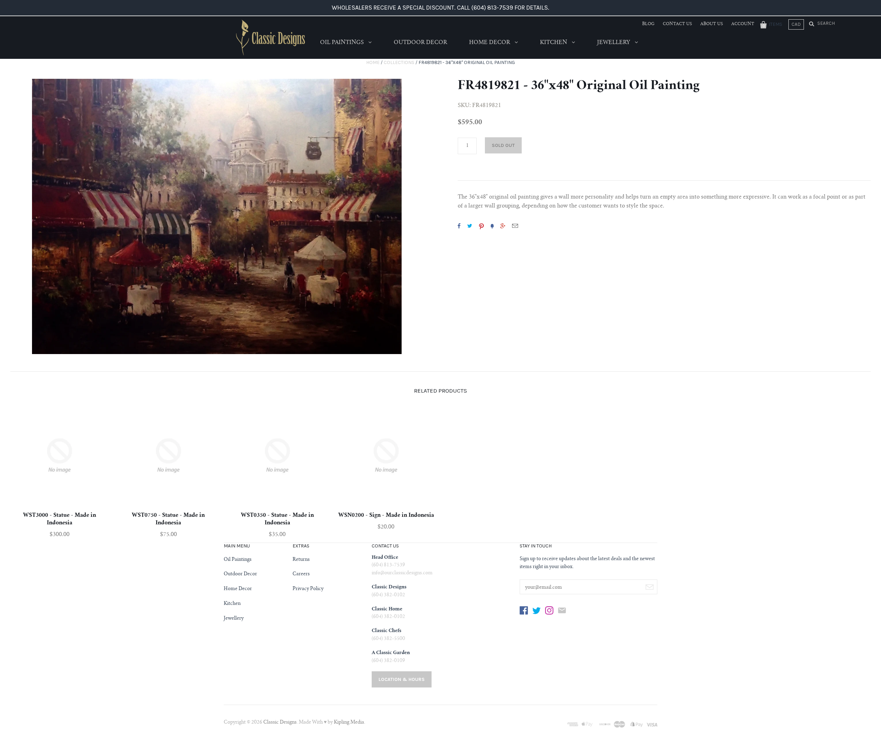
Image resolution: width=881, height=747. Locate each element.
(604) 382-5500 (388, 639)
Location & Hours (402, 679)
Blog (648, 24)
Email (515, 226)
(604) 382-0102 (388, 595)
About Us (711, 24)
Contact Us (677, 24)
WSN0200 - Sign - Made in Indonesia (386, 515)
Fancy (492, 226)
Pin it (481, 226)
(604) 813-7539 (388, 565)
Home (373, 62)
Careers (301, 574)
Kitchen (554, 42)
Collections (399, 62)
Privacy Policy (308, 589)
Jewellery (614, 42)
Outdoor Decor (420, 42)
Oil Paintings (342, 42)
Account (742, 24)
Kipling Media (349, 722)
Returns (301, 559)
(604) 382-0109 (388, 661)
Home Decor (490, 42)
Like (459, 226)
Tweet (469, 226)
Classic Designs (280, 722)
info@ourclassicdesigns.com (402, 573)
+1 (502, 226)
